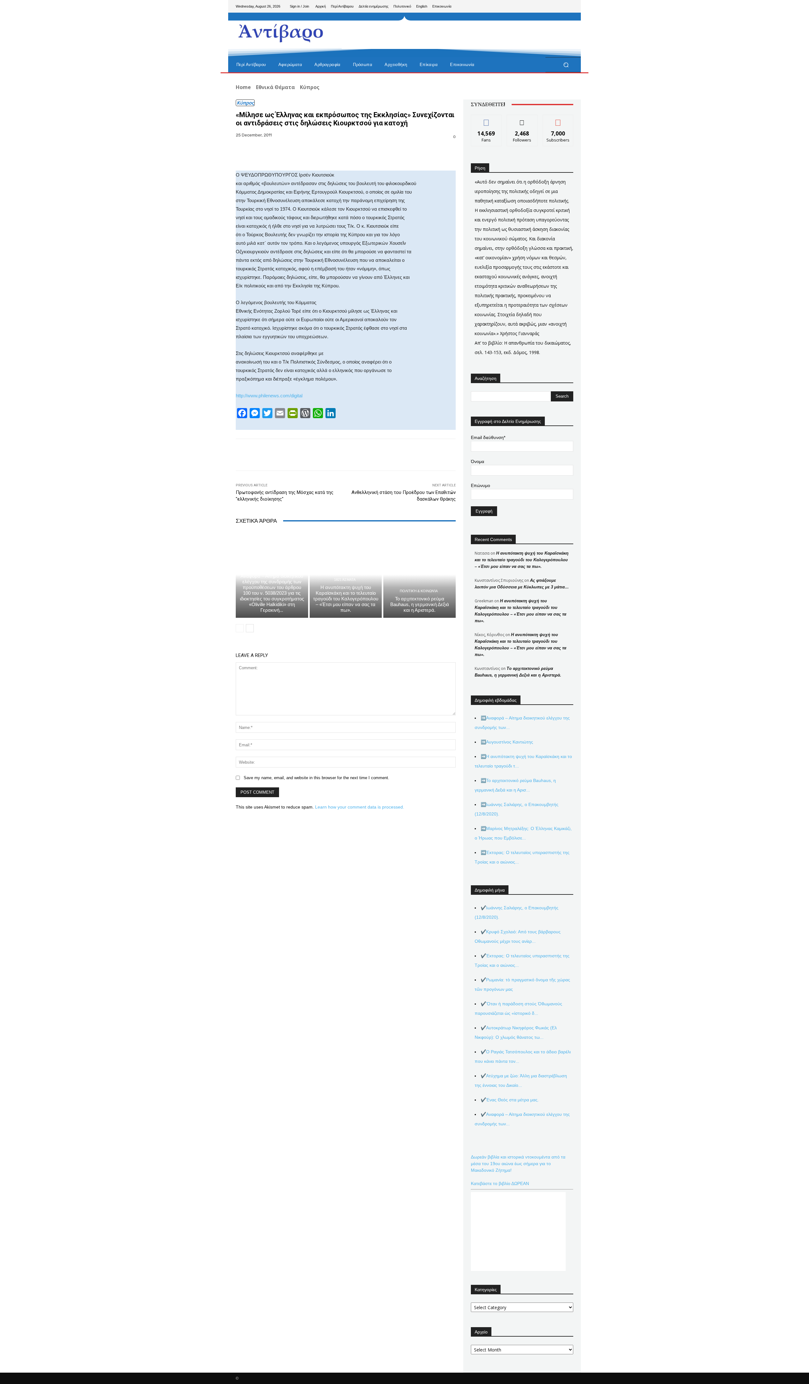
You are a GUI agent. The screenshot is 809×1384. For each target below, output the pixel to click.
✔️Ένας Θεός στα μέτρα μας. (510, 1099)
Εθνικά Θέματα (275, 87)
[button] (565, 64)
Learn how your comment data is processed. (359, 806)
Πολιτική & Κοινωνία (419, 591)
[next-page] (250, 628)
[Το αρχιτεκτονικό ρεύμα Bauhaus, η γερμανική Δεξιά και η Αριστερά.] (419, 574)
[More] (455, 154)
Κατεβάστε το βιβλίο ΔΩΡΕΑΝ (500, 1183)
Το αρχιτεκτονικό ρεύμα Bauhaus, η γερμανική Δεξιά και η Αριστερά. (419, 604)
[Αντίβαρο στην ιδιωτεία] (281, 32)
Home (243, 87)
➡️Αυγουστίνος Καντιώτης (507, 741)
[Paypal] (548, 6)
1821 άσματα (345, 579)
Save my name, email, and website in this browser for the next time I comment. (316, 777)
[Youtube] (568, 6)
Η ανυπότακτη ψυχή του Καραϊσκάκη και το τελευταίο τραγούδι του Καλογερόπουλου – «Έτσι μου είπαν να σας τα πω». (345, 599)
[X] (558, 6)
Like (486, 119)
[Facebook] (538, 6)
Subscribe (558, 119)
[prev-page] (240, 628)
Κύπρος (309, 87)
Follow (522, 119)
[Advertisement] (457, 35)
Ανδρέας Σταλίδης (271, 568)
